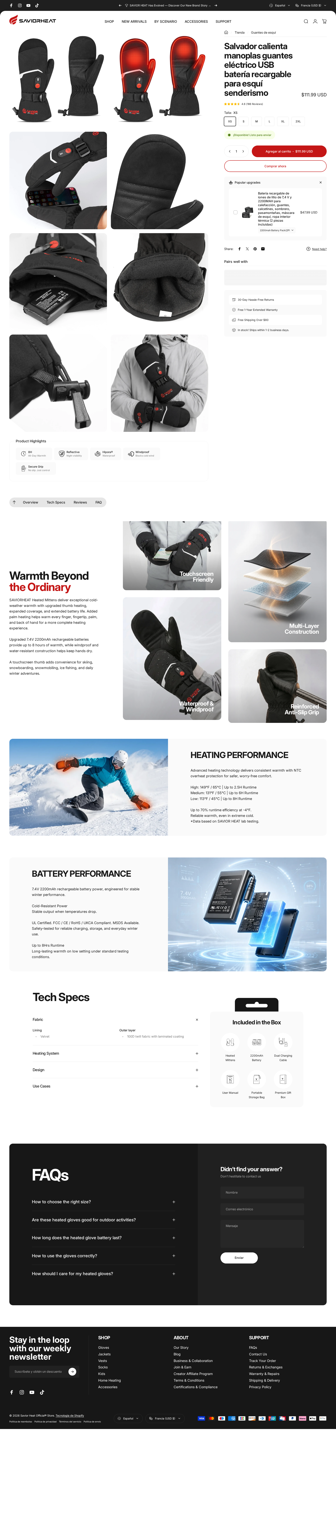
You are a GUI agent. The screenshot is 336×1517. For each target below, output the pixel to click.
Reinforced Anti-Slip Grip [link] (302, 709)
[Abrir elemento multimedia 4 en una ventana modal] (159, 180)
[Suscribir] (72, 1372)
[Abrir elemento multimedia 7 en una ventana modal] (58, 383)
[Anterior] (120, 5)
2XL (298, 121)
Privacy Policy (260, 1387)
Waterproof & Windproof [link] (196, 706)
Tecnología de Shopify (70, 1415)
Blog (177, 1354)
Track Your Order (262, 1361)
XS (230, 121)
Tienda (240, 32)
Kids (101, 1374)
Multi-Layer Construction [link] (302, 628)
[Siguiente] (216, 5)
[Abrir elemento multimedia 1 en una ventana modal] (58, 79)
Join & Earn (182, 1367)
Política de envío (92, 1421)
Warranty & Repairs (264, 1374)
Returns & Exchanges (266, 1367)
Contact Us (258, 1354)
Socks (103, 1367)
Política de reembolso (20, 1421)
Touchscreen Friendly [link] (197, 576)
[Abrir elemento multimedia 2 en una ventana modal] (159, 79)
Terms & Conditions (189, 1380)
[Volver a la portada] (226, 32)
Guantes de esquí (263, 32)
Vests (102, 1361)
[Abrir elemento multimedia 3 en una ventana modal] (58, 180)
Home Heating (109, 1380)
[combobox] (279, 5)
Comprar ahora (275, 166)
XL (283, 121)
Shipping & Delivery (264, 1380)
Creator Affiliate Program (193, 1374)
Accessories (107, 1387)
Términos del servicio (70, 1421)
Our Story (181, 1347)
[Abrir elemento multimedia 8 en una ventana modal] (159, 383)
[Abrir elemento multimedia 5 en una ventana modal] (58, 282)
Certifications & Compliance (196, 1387)
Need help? (319, 249)
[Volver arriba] (14, 502)
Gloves (103, 1347)
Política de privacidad (45, 1421)
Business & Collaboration (193, 1361)
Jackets (104, 1354)
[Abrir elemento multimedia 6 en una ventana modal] (159, 282)
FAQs (253, 1347)
